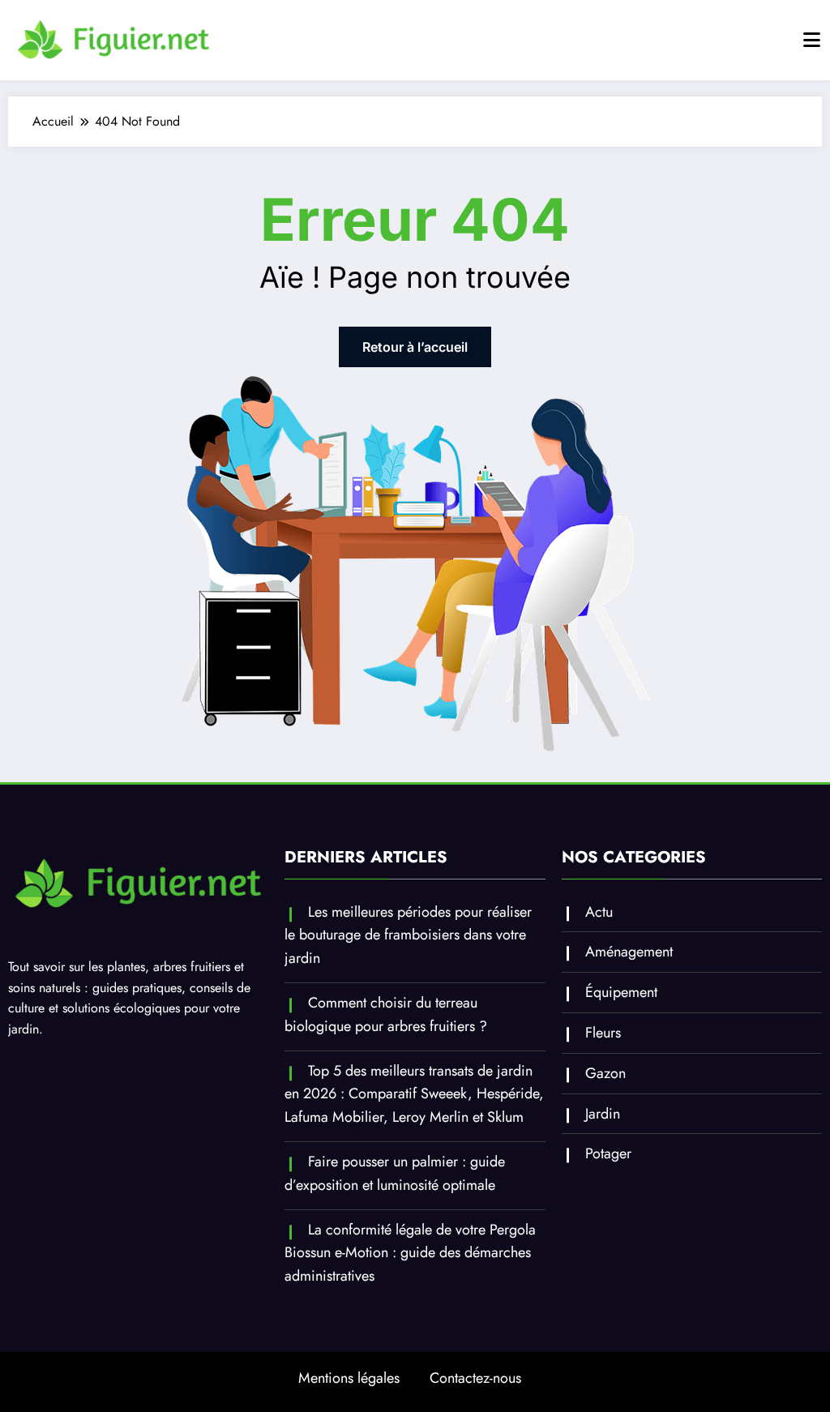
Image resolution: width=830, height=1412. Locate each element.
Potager (608, 1153)
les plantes (116, 966)
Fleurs (603, 1032)
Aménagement (629, 951)
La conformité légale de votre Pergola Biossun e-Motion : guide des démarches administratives (410, 1253)
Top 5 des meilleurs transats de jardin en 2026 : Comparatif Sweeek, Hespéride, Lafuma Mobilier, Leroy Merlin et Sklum (414, 1094)
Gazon (605, 1073)
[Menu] (812, 40)
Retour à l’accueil (415, 347)
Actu (599, 911)
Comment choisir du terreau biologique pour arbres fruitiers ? (386, 1014)
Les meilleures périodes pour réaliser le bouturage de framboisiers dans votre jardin (408, 935)
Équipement (621, 992)
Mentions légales (349, 1377)
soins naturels (44, 987)
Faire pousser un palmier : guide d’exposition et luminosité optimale (395, 1173)
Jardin (602, 1113)
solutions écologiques (121, 1008)
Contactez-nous (475, 1377)
